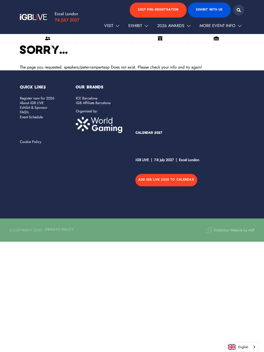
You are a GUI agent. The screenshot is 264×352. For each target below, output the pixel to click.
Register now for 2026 (37, 98)
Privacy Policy (60, 230)
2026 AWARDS (170, 26)
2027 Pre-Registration (158, 10)
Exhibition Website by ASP (234, 230)
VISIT (108, 26)
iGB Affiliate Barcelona (93, 102)
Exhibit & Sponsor (33, 107)
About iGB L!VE (32, 102)
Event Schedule (31, 117)
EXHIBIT (135, 26)
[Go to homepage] (33, 17)
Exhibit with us (209, 10)
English (243, 347)
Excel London (66, 14)
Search (238, 10)
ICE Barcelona (86, 98)
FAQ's (24, 112)
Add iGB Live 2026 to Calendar (166, 180)
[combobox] (242, 347)
